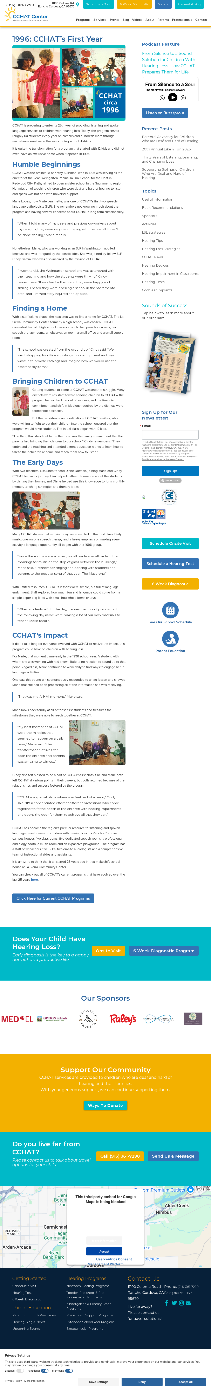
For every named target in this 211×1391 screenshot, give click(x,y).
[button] (81, 19)
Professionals (182, 19)
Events (114, 19)
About (149, 19)
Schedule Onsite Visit (170, 543)
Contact (201, 19)
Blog (125, 19)
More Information (104, 1240)
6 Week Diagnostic (170, 584)
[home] (26, 13)
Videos (137, 19)
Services (100, 19)
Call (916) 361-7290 (120, 1156)
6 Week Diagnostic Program (164, 950)
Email (146, 426)
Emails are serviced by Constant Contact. (163, 459)
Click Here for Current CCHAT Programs (53, 898)
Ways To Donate (105, 1105)
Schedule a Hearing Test (170, 563)
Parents (163, 19)
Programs (83, 19)
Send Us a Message (173, 1156)
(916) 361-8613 (182, 1293)
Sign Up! (170, 470)
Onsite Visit (108, 950)
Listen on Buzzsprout (165, 113)
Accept (104, 1251)
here (34, 879)
